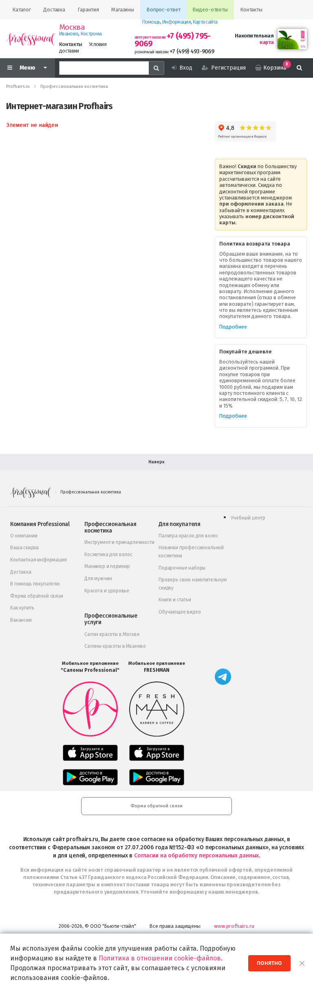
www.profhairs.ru (234, 926)
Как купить (22, 608)
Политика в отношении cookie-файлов (160, 958)
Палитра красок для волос (188, 536)
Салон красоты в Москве (111, 634)
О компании (23, 536)
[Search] (156, 68)
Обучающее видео (180, 612)
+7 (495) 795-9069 (172, 39)
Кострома (91, 34)
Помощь (151, 22)
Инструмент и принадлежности (119, 542)
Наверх (156, 462)
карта (266, 42)
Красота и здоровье (106, 591)
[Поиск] (299, 68)
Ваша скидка (24, 547)
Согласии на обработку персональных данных (196, 855)
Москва (72, 27)
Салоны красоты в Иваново (115, 646)
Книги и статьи (175, 600)
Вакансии (21, 620)
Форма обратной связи (36, 596)
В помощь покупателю (35, 584)
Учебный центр (248, 518)
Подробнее (233, 327)
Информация (176, 22)
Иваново (68, 34)
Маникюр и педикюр (107, 566)
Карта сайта (205, 22)
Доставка (20, 572)
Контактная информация (38, 560)
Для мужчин (98, 578)
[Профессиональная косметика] (30, 39)
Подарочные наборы (182, 568)
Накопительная (254, 36)
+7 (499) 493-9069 (192, 51)
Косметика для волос (108, 554)
